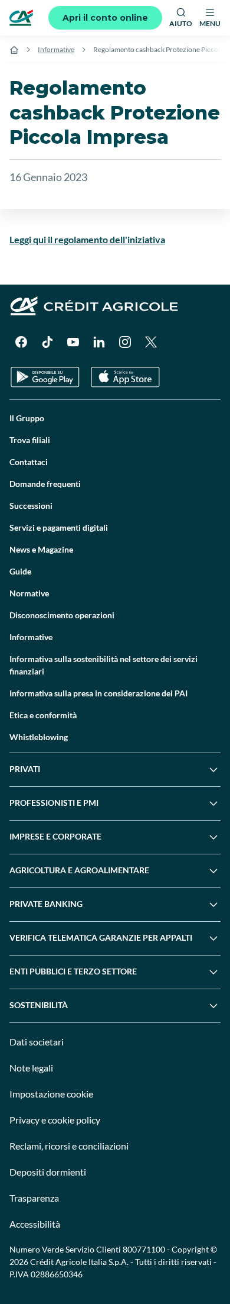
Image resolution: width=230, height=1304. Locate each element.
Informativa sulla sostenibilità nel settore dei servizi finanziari (103, 665)
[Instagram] (125, 342)
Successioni (30, 506)
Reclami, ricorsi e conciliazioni (69, 1145)
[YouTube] (73, 342)
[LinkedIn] (99, 342)
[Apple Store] (125, 377)
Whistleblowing (38, 737)
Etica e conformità (43, 715)
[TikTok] (47, 342)
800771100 (144, 1249)
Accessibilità (34, 1223)
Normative (29, 593)
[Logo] (21, 17)
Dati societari (36, 1041)
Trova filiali (29, 440)
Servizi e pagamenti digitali (58, 527)
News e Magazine (41, 549)
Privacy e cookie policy (54, 1119)
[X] (151, 342)
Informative (56, 49)
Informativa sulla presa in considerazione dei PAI (98, 693)
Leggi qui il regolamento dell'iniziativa (87, 239)
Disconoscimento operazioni (61, 615)
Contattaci (28, 462)
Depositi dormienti (47, 1171)
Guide (20, 571)
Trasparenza (34, 1197)
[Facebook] (21, 342)
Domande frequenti (45, 484)
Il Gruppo (26, 418)
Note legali (31, 1067)
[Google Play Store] (45, 377)
